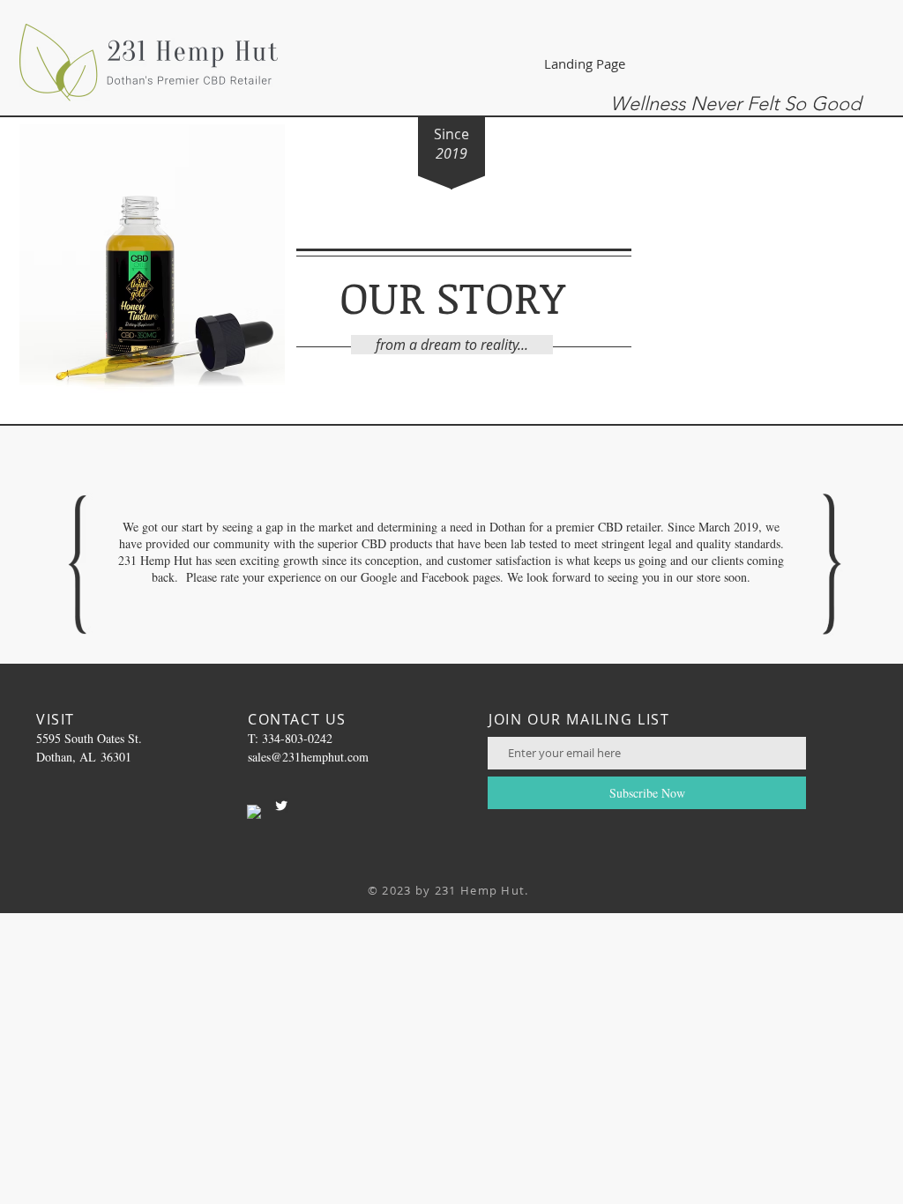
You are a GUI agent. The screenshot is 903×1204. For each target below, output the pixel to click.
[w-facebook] (254, 812)
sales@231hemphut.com (308, 756)
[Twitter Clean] (281, 806)
